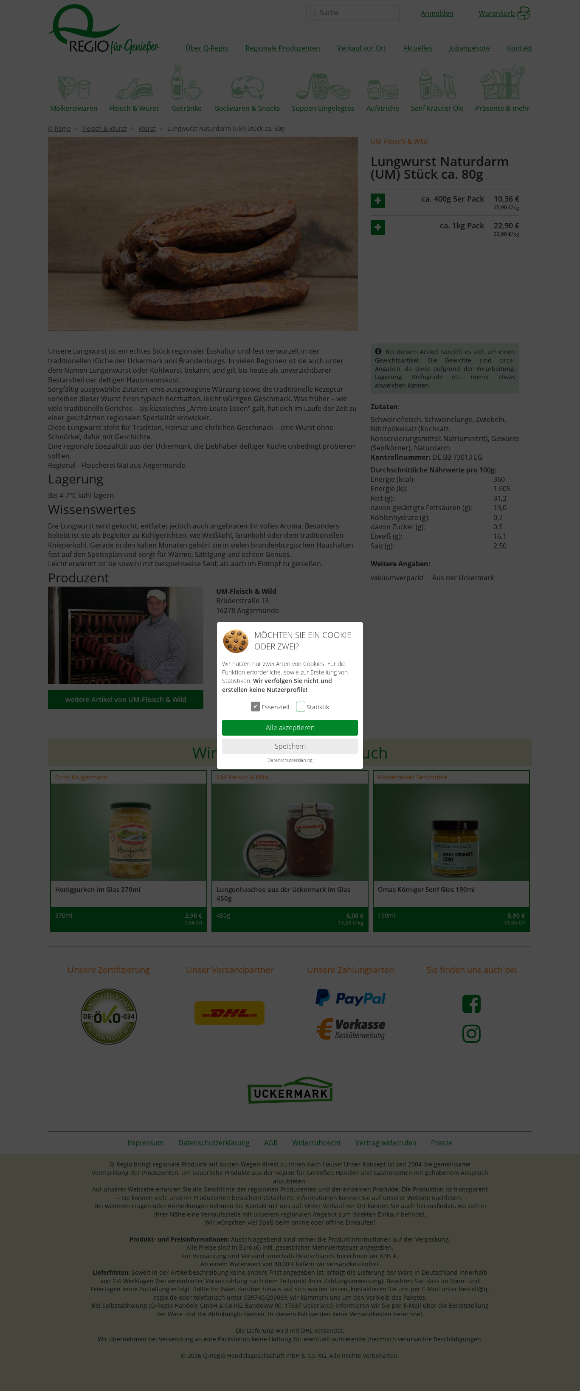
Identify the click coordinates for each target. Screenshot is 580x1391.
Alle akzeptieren (290, 727)
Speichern (290, 746)
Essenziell (276, 707)
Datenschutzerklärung (290, 760)
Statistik (318, 707)
